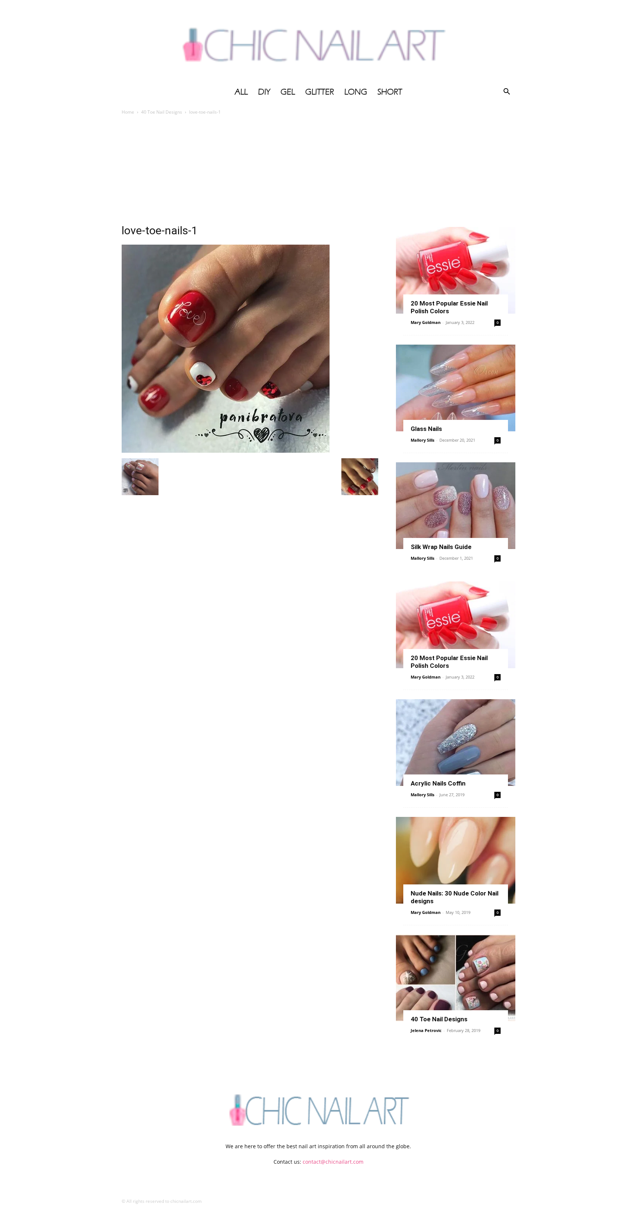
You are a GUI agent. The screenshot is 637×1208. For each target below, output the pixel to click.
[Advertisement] (318, 171)
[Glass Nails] (455, 388)
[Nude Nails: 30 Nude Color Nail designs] (455, 860)
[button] (506, 92)
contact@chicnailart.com (333, 1161)
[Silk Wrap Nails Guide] (455, 505)
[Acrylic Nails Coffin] (455, 742)
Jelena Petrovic (426, 1030)
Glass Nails (426, 428)
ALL (241, 92)
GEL (288, 92)
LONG (355, 92)
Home (128, 112)
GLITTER (319, 92)
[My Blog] (318, 41)
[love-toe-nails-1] (226, 451)
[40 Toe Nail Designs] (455, 978)
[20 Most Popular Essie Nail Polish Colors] (455, 270)
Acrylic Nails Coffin (438, 783)
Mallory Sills (422, 440)
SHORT (389, 92)
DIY (264, 92)
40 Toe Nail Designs (161, 112)
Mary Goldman (426, 322)
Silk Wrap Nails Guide (441, 546)
